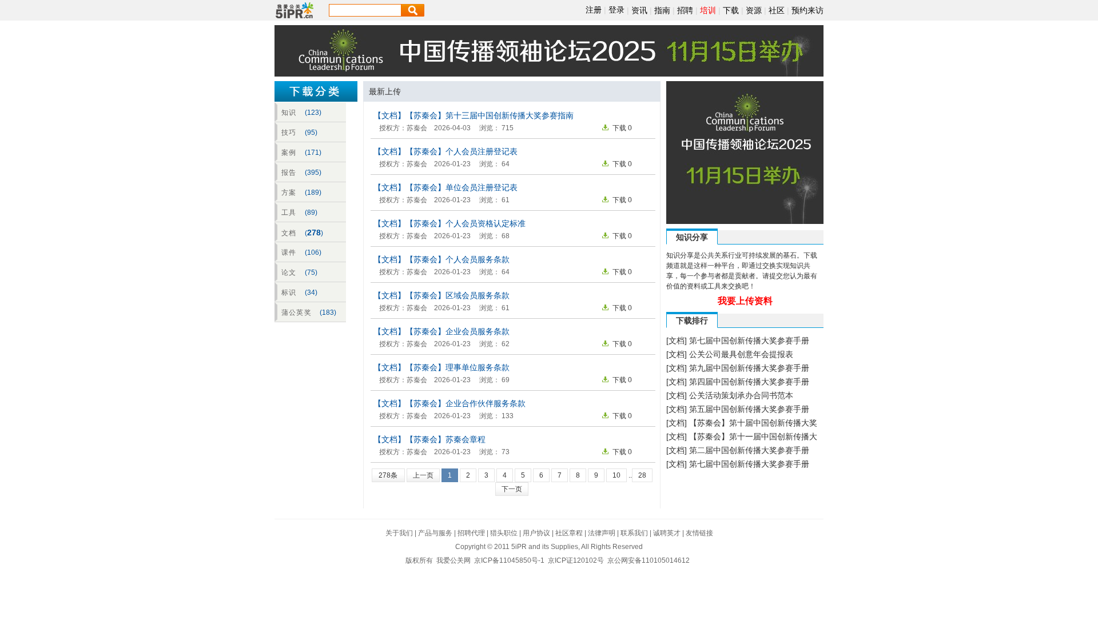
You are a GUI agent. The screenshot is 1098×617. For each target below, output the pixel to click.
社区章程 (569, 533)
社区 (777, 10)
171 (313, 153)
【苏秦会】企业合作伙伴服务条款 (465, 403)
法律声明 (601, 533)
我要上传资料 (745, 301)
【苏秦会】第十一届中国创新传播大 (753, 436)
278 (314, 232)
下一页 (512, 489)
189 (313, 193)
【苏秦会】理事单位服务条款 (457, 367)
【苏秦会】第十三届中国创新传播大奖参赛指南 (489, 115)
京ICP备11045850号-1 (509, 560)
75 (311, 273)
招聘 (685, 10)
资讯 (639, 10)
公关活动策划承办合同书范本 (741, 395)
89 (311, 213)
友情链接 (699, 533)
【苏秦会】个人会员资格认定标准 (465, 223)
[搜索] (412, 10)
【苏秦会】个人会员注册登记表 (461, 151)
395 (313, 173)
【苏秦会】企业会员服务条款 (457, 331)
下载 (731, 10)
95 (311, 133)
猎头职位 (504, 533)
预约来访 (807, 10)
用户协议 (536, 533)
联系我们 (634, 533)
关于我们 (399, 533)
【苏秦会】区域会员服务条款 (457, 295)
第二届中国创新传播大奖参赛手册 (749, 450)
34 (311, 293)
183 (328, 312)
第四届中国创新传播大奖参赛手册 (749, 381)
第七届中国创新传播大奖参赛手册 (749, 340)
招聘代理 (471, 533)
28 (642, 475)
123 (313, 113)
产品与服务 (435, 533)
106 (313, 253)
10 (616, 475)
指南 (662, 10)
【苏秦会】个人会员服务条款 (457, 259)
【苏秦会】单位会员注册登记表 (461, 187)
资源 (754, 10)
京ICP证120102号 (576, 560)
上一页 (423, 475)
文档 (677, 340)
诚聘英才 (667, 533)
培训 (708, 10)
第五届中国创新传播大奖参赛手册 (749, 409)
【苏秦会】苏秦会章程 (445, 439)
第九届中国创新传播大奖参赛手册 (749, 367)
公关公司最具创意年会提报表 (741, 354)
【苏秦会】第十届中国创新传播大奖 (753, 422)
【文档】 (389, 115)
